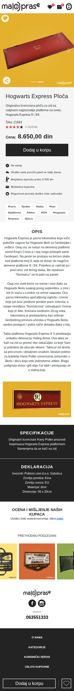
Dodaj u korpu (37, 149)
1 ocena (31, 126)
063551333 (37, 617)
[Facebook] (32, 603)
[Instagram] (42, 603)
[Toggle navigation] (69, 6)
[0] (48, 7)
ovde (60, 518)
